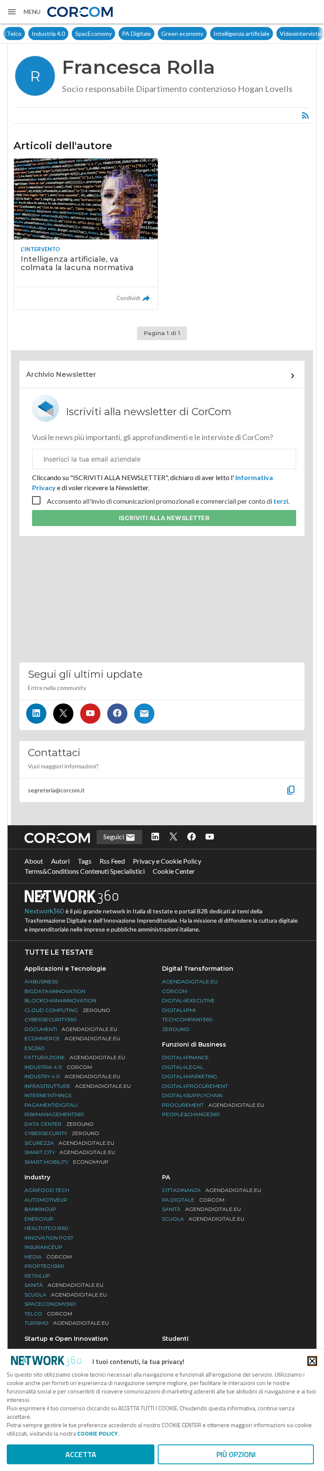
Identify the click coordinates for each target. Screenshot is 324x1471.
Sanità (63, 1285)
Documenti (70, 1029)
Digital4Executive (188, 1000)
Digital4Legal (182, 1067)
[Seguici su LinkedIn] (36, 713)
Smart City (69, 1152)
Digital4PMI (179, 1010)
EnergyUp (39, 1219)
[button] (23, 12)
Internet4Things (47, 1095)
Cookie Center (174, 871)
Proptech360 (44, 1266)
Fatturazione (74, 1057)
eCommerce (72, 1038)
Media (48, 1257)
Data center (59, 1124)
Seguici (114, 836)
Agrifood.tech (46, 1190)
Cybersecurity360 (50, 1019)
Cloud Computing (67, 1010)
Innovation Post (48, 1238)
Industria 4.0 (48, 33)
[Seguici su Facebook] (117, 713)
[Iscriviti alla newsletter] (144, 713)
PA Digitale (136, 33)
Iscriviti (164, 517)
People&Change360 (191, 1114)
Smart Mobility (66, 1162)
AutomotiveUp (46, 1200)
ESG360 (34, 1048)
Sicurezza (69, 1143)
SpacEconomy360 (50, 1304)
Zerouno (175, 1029)
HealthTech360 (46, 1228)
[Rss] (305, 115)
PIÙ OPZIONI (236, 1454)
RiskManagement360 (54, 1114)
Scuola (65, 1294)
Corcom (174, 991)
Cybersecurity (61, 1133)
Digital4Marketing (189, 1076)
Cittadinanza (211, 1190)
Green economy (182, 33)
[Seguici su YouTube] (90, 713)
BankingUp (40, 1209)
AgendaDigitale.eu (190, 981)
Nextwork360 (44, 911)
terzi (280, 501)
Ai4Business (41, 981)
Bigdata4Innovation (54, 991)
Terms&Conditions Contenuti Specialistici (84, 871)
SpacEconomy (93, 33)
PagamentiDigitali (51, 1105)
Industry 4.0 (72, 1076)
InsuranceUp (43, 1247)
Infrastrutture (77, 1086)
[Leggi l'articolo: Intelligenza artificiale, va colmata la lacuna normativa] (85, 233)
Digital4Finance (185, 1057)
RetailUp (37, 1275)
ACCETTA (80, 1454)
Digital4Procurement (195, 1086)
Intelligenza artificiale (241, 33)
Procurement (213, 1105)
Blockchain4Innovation (60, 1000)
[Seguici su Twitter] (63, 713)
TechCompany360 (187, 1019)
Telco (14, 33)
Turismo (66, 1323)
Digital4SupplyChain (192, 1095)
